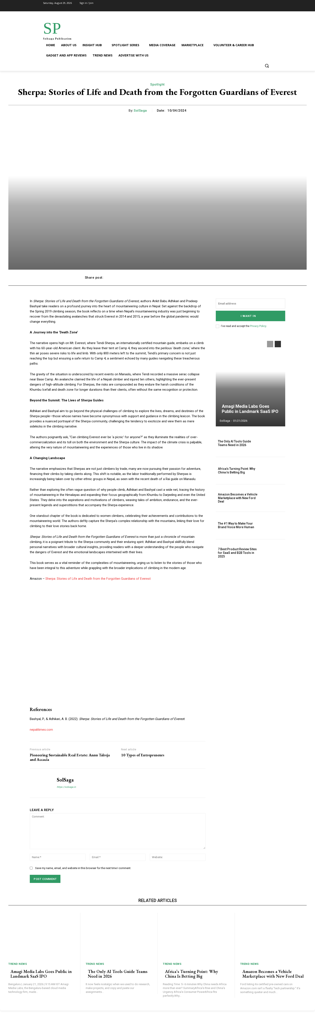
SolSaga (140, 110)
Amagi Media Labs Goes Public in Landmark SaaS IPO (250, 409)
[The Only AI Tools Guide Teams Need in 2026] (274, 443)
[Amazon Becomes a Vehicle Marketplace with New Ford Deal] (274, 498)
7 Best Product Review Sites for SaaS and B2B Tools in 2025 (237, 552)
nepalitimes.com (41, 730)
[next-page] (278, 344)
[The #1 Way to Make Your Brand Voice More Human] (274, 525)
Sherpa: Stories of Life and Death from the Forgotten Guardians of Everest (98, 579)
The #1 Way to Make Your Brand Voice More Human (236, 525)
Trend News (17, 963)
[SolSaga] (40, 783)
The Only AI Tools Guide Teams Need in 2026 (234, 443)
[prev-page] (270, 344)
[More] (225, 277)
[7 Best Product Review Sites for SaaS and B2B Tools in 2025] (274, 552)
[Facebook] (244, 6)
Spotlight (157, 84)
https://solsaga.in (66, 787)
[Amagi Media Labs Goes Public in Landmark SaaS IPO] (250, 381)
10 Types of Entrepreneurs (142, 755)
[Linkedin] (267, 6)
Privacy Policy (258, 326)
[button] (267, 66)
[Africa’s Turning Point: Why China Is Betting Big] (274, 470)
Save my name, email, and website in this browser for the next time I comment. (83, 868)
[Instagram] (255, 6)
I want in (248, 316)
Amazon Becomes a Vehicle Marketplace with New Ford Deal (237, 498)
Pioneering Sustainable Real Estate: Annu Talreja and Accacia (70, 757)
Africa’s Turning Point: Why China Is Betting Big (236, 470)
